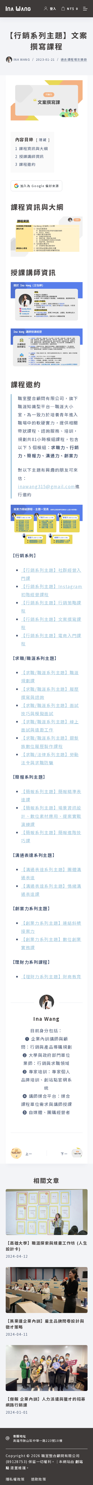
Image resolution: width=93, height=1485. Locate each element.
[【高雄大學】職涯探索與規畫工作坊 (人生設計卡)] (47, 1212)
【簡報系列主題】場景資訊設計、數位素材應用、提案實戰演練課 (51, 816)
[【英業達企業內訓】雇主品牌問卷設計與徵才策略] (47, 1290)
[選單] (85, 8)
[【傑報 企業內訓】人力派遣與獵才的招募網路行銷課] (47, 1368)
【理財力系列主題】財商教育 (51, 976)
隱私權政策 (15, 1479)
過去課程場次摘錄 (74, 59)
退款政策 (38, 1479)
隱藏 (43, 139)
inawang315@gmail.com (46, 486)
